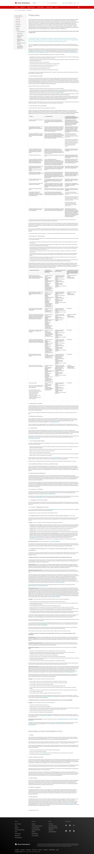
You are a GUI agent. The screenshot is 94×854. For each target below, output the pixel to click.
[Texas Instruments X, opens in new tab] (74, 825)
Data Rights (73, 38)
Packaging (33, 831)
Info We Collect (31, 38)
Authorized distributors (52, 831)
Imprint (57, 849)
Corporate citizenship (18, 837)
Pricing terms (18, 26)
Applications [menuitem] (23, 7)
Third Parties (43, 38)
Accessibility (17, 849)
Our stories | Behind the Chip (19, 829)
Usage (37, 38)
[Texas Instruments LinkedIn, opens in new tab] (66, 831)
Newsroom (16, 827)
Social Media (31, 39)
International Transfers (52, 38)
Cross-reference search (35, 827)
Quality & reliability (35, 833)
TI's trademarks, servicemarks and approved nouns (20, 46)
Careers (16, 825)
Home (16, 10)
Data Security (38, 39)
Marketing (60, 38)
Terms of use (18, 19)
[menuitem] (79, 7)
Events (16, 831)
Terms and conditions (21, 10)
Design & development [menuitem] (31, 7)
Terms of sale (18, 17)
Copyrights (17, 28)
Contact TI (68, 39)
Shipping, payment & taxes (53, 827)
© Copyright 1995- (19, 851)
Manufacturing (17, 835)
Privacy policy (18, 21)
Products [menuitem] (16, 7)
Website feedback (52, 849)
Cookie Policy (67, 38)
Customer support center (36, 829)
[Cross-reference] (61, 7)
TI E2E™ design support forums (37, 825)
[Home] (22, 3)
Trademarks (18, 29)
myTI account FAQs (35, 835)
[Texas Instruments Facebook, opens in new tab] (70, 825)
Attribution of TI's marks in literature (21, 44)
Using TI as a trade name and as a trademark (20, 36)
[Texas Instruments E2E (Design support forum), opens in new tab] (70, 831)
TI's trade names (20, 33)
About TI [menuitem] (56, 7)
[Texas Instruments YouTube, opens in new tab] (74, 831)
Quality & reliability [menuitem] (40, 7)
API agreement (18, 24)
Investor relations (18, 833)
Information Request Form (48, 696)
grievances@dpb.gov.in (32, 724)
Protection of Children (47, 39)
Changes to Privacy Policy (59, 39)
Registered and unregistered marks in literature (20, 40)
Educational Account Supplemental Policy (56, 41)
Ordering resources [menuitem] (49, 7)
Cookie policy (18, 22)
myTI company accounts (53, 825)
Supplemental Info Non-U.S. (39, 41)
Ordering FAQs (51, 829)
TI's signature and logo (21, 31)
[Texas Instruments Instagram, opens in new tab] (66, 825)
